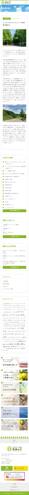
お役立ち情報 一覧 (14, 210)
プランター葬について (10, 199)
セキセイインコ (11, 312)
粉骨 (9, 348)
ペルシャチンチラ (13, 324)
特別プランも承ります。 (10, 182)
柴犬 (13, 344)
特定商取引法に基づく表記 (14, 489)
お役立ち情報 (6, 283)
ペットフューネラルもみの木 (11, 322)
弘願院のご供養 (8, 179)
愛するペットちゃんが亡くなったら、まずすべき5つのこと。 (15, 163)
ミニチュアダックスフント (14, 334)
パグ (16, 318)
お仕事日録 (7, 18)
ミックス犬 (8, 328)
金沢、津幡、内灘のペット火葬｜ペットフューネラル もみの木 (6, 2)
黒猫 (23, 348)
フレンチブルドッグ (18, 320)
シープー (13, 309)
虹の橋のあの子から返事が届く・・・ (14, 176)
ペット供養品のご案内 (10, 171)
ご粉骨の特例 (8, 187)
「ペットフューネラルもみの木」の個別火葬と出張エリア (15, 167)
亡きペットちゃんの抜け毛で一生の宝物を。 (15, 173)
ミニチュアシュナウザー (15, 331)
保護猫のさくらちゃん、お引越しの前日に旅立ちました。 (14, 256)
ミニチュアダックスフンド (10, 339)
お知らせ (5, 286)
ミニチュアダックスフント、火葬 (16, 337)
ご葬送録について (7, 228)
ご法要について (8, 196)
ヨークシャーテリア (12, 341)
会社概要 (14, 484)
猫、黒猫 (12, 346)
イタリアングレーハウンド (11, 305)
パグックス (21, 318)
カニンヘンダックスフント (11, 307)
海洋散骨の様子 (8, 185)
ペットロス (22, 322)
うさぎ (6, 303)
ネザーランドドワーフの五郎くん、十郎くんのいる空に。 (14, 251)
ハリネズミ (11, 318)
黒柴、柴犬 (18, 348)
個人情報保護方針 (14, 486)
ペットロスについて (9, 207)
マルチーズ (20, 326)
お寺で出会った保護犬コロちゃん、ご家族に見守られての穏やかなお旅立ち (14, 262)
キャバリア (21, 307)
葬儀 (13, 348)
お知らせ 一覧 (14, 236)
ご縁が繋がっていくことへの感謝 (10, 224)
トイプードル (15, 314)
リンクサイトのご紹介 (8, 289)
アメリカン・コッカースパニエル (17, 303)
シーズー (6, 309)
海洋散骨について (9, 204)
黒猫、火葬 (5, 350)
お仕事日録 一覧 (14, 267)
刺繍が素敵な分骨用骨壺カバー (12, 193)
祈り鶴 (6, 201)
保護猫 (21, 341)
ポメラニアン (11, 326)
